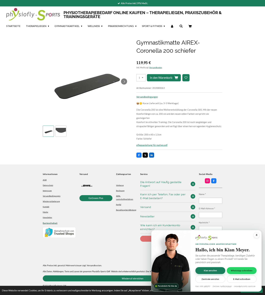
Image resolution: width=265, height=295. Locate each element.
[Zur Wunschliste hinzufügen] (186, 77)
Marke (45, 212)
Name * (202, 194)
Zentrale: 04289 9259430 (222, 286)
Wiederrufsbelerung (51, 201)
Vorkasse (120, 185)
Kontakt (46, 207)
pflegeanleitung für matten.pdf (151, 145)
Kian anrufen (210, 270)
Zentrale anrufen (210, 279)
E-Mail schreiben (241, 279)
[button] (48, 131)
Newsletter (47, 217)
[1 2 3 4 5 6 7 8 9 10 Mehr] (141, 77)
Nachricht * (204, 222)
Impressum (47, 190)
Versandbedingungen (147, 96)
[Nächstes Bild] (124, 81)
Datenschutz (48, 185)
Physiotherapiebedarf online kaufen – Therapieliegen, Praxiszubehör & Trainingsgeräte (142, 14)
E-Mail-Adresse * (207, 208)
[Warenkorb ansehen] (190, 26)
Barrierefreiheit (50, 223)
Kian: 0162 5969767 (202, 286)
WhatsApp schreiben (241, 270)
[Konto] (172, 26)
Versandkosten (155, 67)
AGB (45, 180)
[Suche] (181, 26)
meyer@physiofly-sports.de (244, 286)
